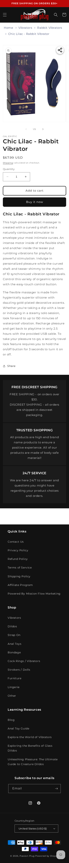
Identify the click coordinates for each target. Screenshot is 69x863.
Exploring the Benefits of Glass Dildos (30, 748)
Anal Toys (14, 644)
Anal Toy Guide (18, 728)
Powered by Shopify (47, 856)
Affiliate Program (20, 585)
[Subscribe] (56, 788)
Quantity (9, 169)
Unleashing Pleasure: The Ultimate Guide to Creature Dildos (33, 762)
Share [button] (11, 366)
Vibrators (25, 28)
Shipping (8, 163)
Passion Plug (27, 856)
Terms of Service (20, 567)
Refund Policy (18, 559)
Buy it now (34, 202)
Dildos (12, 626)
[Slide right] (43, 129)
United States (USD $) (33, 828)
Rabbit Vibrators (49, 28)
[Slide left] (26, 129)
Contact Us (16, 541)
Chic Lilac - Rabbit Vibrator (28, 34)
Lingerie (14, 687)
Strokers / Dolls (19, 669)
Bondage (14, 652)
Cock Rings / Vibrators (24, 661)
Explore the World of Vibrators (30, 737)
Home (8, 28)
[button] (5, 15)
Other (12, 695)
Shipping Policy (19, 576)
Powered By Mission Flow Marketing (34, 593)
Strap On (14, 635)
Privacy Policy (18, 550)
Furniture (14, 678)
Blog (11, 720)
